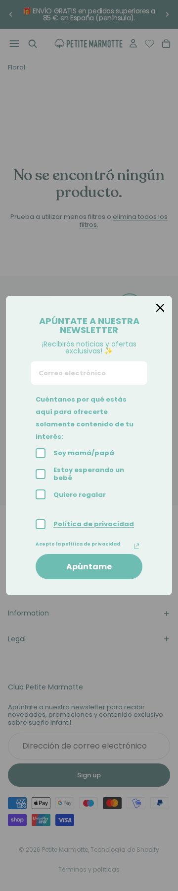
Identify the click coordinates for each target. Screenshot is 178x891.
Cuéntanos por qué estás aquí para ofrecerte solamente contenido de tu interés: (85, 418)
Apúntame (89, 566)
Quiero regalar (79, 494)
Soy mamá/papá (83, 453)
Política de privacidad (93, 524)
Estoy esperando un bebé (88, 473)
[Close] (160, 308)
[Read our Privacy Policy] (136, 546)
